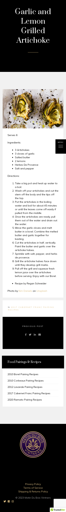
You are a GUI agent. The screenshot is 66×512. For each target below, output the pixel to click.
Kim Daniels (25, 290)
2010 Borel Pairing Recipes (23, 374)
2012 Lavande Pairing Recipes (25, 387)
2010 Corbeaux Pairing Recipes (26, 380)
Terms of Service (33, 487)
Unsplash (41, 290)
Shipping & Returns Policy (33, 491)
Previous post (33, 326)
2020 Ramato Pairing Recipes (25, 399)
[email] (39, 335)
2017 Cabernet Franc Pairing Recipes (29, 393)
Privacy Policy (33, 484)
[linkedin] (35, 335)
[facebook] (26, 335)
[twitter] (30, 335)
